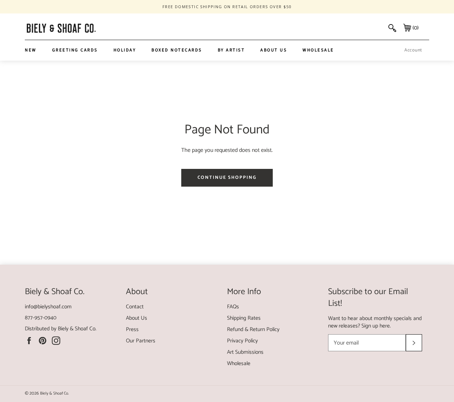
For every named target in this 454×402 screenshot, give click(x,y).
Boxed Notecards (176, 50)
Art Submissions (245, 352)
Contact (135, 306)
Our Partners (140, 340)
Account (413, 50)
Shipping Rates (244, 318)
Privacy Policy (242, 340)
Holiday (125, 50)
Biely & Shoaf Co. (77, 328)
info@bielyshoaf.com (48, 306)
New (31, 50)
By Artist (231, 50)
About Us (273, 50)
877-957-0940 (40, 317)
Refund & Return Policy (253, 329)
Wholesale (318, 50)
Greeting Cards (75, 50)
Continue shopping (227, 177)
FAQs (233, 306)
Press (132, 329)
